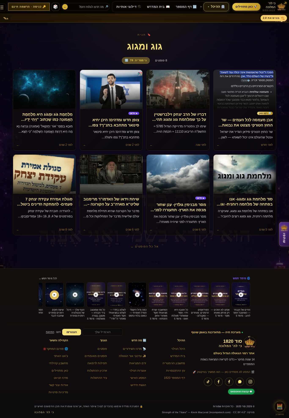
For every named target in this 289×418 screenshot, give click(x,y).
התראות (50, 332)
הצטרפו (71, 332)
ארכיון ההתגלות (97, 370)
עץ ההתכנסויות (175, 370)
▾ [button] (208, 7)
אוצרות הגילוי (137, 370)
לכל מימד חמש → (48, 278)
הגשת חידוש (138, 385)
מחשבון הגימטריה (173, 363)
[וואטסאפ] (239, 382)
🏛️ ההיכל (216, 6)
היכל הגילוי (178, 348)
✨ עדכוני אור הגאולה (132, 356)
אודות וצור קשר (58, 385)
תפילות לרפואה (97, 363)
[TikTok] (208, 382)
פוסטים (102, 348)
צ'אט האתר (61, 356)
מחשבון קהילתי (58, 363)
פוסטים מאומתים (96, 356)
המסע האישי (138, 377)
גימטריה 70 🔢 (136, 60)
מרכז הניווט (61, 377)
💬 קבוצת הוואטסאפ (241, 391)
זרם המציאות (137, 363)
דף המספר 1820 (174, 377)
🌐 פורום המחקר (57, 348)
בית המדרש (177, 356)
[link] (265, 113)
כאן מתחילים (60, 370)
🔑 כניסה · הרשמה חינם (29, 6)
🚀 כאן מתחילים (246, 6)
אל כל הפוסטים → (144, 246)
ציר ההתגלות (99, 377)
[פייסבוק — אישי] (218, 382)
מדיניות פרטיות (58, 392)
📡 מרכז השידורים (134, 348)
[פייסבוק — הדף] (229, 382)
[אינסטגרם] (250, 382)
